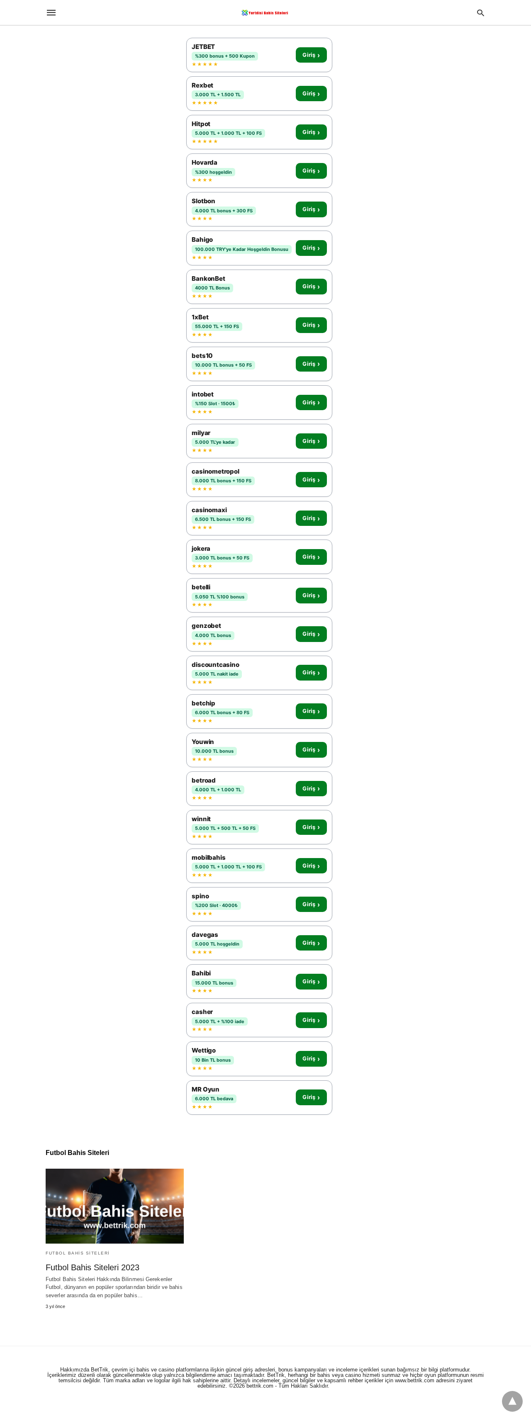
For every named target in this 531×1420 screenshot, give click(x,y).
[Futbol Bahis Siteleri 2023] (115, 1206)
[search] (480, 12)
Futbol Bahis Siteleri (78, 1253)
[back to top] (512, 1401)
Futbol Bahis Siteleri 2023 (92, 1267)
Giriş (311, 55)
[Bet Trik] (265, 12)
